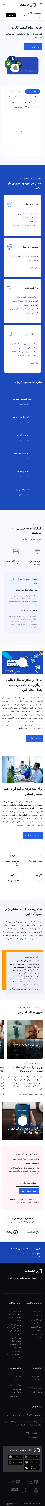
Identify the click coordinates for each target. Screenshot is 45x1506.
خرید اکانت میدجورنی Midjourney (28, 355)
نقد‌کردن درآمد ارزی (30, 102)
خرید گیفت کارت (33, 297)
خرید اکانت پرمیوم (23, 214)
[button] (4, 944)
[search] (11, 4)
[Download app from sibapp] (15, 1462)
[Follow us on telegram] (25, 1286)
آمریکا (13, 126)
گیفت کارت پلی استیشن (30, 305)
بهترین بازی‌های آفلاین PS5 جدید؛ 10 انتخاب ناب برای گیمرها (14, 1329)
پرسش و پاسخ (37, 1392)
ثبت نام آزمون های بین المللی (29, 225)
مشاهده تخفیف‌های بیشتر (27, 1183)
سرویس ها (12, 102)
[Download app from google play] (32, 1457)
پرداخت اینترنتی (32, 96)
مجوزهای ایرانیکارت (35, 1388)
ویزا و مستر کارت (14, 91)
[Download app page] (32, 1467)
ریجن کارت (33, 125)
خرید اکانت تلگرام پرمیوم (30, 348)
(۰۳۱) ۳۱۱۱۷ (35, 1256)
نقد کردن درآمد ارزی (32, 835)
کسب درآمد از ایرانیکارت (16, 1390)
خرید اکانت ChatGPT (17, 352)
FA (4, 5)
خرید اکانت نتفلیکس (32, 352)
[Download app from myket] (32, 1462)
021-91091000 (32, 1433)
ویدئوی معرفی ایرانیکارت (31, 539)
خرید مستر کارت (33, 260)
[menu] (40, 4)
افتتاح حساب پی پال (18, 256)
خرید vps (16, 225)
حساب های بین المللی (37, 1335)
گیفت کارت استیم (17, 301)
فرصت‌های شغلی (15, 1396)
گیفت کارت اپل (21, 297)
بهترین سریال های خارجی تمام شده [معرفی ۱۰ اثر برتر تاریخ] (14, 1315)
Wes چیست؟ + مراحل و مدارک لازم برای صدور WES (14, 1354)
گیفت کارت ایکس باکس (30, 309)
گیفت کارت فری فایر (31, 301)
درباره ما (18, 1380)
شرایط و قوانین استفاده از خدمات (36, 1377)
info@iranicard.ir (31, 1437)
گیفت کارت (32, 91)
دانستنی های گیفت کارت (32, 1063)
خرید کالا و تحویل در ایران (22, 107)
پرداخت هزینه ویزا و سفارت (29, 217)
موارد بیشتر (34, 268)
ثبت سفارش (22, 143)
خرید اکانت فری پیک (15, 348)
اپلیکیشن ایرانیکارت (14, 1385)
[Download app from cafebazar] (15, 1457)
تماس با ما (17, 1376)
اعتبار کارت (33, 134)
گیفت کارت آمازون (16, 309)
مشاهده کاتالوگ (34, 738)
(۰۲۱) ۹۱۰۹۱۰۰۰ (22, 1253)
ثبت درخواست (34, 47)
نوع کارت (33, 116)
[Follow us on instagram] (32, 1286)
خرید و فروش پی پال (31, 256)
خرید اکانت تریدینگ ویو (31, 344)
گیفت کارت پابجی (32, 313)
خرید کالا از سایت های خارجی (36, 1321)
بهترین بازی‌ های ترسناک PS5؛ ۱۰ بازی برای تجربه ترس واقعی (15, 1342)
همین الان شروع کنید (29, 1191)
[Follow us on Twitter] (40, 1286)
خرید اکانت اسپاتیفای (16, 344)
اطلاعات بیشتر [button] (24, 404)
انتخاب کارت (15, 117)
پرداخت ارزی (34, 214)
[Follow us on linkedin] (18, 1286)
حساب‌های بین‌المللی (14, 96)
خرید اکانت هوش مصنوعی (36, 1328)
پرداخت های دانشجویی (31, 221)
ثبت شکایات (37, 1383)
